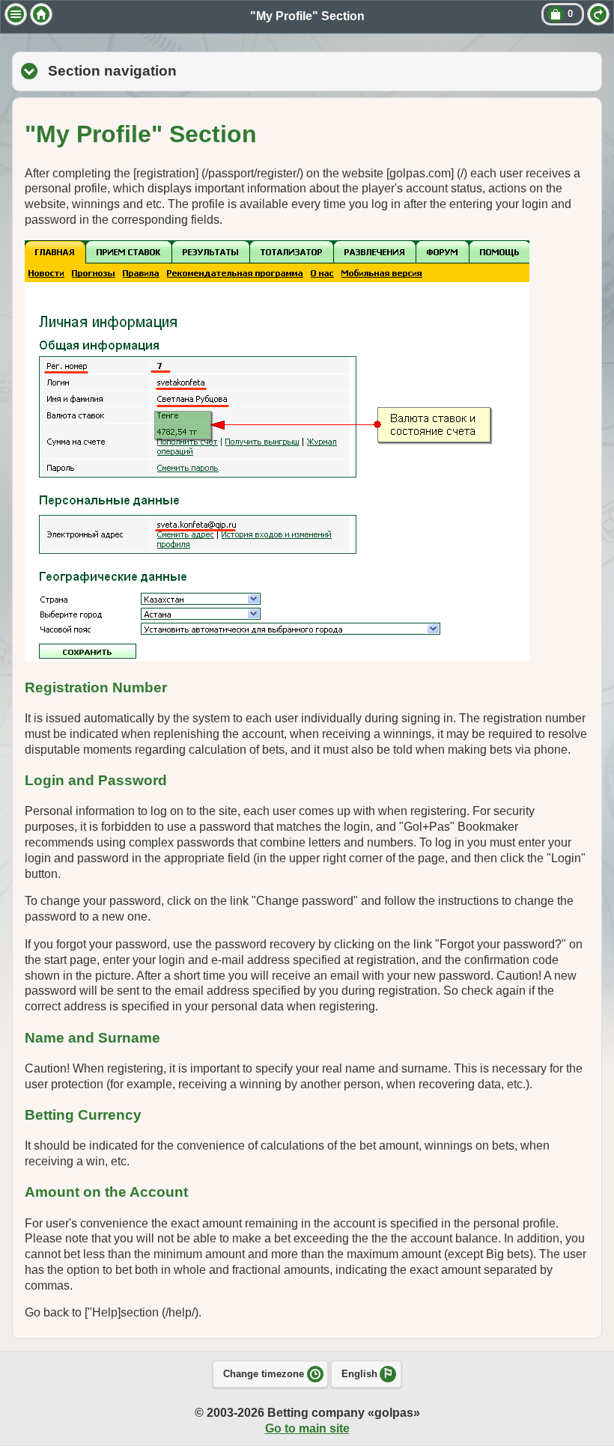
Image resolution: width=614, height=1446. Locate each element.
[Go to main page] (41, 14)
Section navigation (197, 71)
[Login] (598, 14)
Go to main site (307, 1428)
